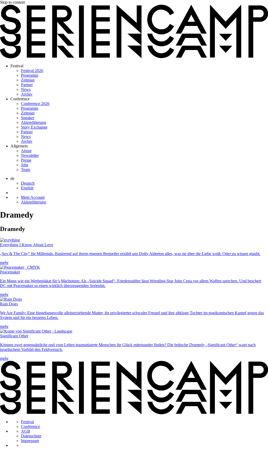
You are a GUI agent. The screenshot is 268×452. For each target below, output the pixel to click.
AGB (25, 431)
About (26, 150)
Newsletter (30, 155)
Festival (16, 66)
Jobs (24, 165)
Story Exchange (34, 127)
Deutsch (28, 183)
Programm (29, 75)
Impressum (30, 440)
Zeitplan (28, 80)
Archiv (26, 94)
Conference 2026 (35, 103)
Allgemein (19, 146)
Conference (20, 99)
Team (25, 169)
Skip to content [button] (12, 2)
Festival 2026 (32, 70)
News (26, 89)
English (27, 188)
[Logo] (134, 57)
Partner (27, 84)
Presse (26, 160)
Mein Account (32, 197)
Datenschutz (31, 436)
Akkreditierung (33, 122)
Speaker (27, 117)
